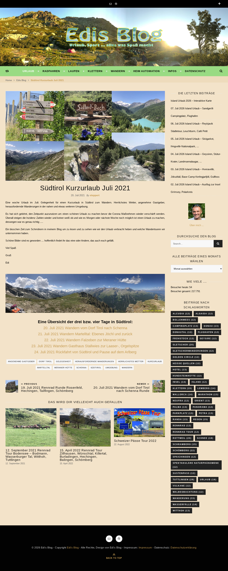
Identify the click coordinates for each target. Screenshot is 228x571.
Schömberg (184, 450)
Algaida (204, 313)
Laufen (73, 71)
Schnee (205, 438)
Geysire (208, 338)
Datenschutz (195, 71)
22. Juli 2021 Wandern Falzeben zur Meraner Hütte (85, 340)
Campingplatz (185, 326)
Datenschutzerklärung (183, 547)
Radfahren (51, 71)
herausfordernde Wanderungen (94, 361)
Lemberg (206, 388)
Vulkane (182, 486)
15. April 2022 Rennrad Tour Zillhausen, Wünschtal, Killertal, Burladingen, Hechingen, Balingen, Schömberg (83, 455)
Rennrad (182, 425)
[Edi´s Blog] (114, 37)
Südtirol (96, 368)
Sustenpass (184, 473)
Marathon (208, 394)
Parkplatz (183, 413)
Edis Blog (21, 80)
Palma (180, 407)
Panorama (203, 407)
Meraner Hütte (63, 368)
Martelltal (43, 368)
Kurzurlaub (155, 361)
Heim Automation (146, 71)
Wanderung (184, 498)
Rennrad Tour (186, 432)
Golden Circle (186, 357)
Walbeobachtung (188, 492)
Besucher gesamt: (181, 291)
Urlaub (28, 71)
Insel (179, 382)
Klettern (95, 71)
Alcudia (181, 313)
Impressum (145, 547)
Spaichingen (184, 457)
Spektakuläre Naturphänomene (196, 465)
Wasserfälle (185, 504)
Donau (211, 326)
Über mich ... (197, 225)
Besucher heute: (180, 287)
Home (9, 80)
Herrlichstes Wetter (131, 361)
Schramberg (185, 444)
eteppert (94, 195)
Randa (180, 419)
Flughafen (208, 332)
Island (199, 382)
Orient (202, 401)
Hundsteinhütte (187, 376)
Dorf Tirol (45, 361)
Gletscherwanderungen (193, 351)
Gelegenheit (63, 361)
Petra (206, 413)
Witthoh (181, 511)
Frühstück (183, 338)
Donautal (182, 332)
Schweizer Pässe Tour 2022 (135, 440)
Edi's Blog (73, 547)
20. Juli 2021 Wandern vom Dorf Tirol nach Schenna (85, 328)
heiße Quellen (187, 363)
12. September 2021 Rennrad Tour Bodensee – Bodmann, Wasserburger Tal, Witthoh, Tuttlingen (28, 455)
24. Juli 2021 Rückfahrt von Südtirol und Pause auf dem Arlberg (85, 352)
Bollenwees (184, 320)
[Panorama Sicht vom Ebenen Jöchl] (85, 293)
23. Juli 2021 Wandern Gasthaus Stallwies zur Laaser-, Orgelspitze (85, 346)
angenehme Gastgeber (21, 361)
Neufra (181, 401)
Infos (172, 71)
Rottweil (182, 438)
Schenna (81, 368)
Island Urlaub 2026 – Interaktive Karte (191, 100)
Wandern (118, 71)
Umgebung (111, 368)
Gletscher (183, 345)
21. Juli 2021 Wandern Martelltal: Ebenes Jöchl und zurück (85, 334)
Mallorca (183, 394)
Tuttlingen (183, 479)
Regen (200, 419)
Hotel (180, 369)
